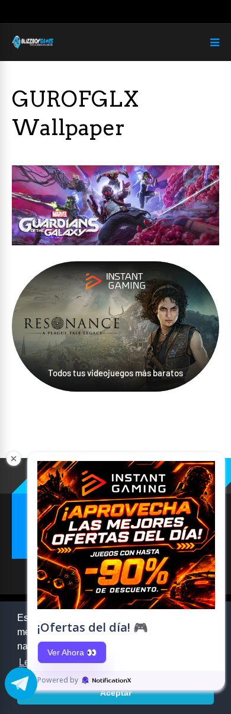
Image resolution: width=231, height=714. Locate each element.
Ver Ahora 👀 (72, 652)
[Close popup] (14, 459)
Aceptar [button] (115, 692)
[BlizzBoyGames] (32, 46)
